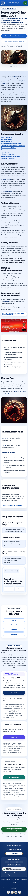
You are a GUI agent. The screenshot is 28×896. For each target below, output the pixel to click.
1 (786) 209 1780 (14, 777)
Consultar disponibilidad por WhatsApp (14, 829)
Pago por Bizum (18, 872)
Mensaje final (5, 152)
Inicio (8, 845)
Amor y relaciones (6, 137)
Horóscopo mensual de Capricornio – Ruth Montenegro (13, 313)
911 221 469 (14, 693)
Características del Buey (8, 148)
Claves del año (5, 150)
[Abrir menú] (3, 3)
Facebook (14, 625)
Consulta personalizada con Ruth (14, 41)
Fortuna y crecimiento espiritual (11, 143)
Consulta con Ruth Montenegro (10, 156)
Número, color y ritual (7, 154)
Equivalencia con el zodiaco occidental (13, 145)
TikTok (14, 620)
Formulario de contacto (14, 849)
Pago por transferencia (14, 875)
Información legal (16, 845)
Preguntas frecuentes (7, 158)
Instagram (14, 634)
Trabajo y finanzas (6, 139)
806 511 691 (14, 737)
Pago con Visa (8, 872)
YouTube (14, 629)
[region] (14, 589)
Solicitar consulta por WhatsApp (12, 505)
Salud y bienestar (6, 141)
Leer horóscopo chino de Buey (14, 36)
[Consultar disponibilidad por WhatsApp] (25, 3)
